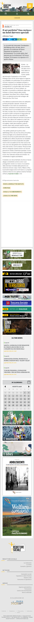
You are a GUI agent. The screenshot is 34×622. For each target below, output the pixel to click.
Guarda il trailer (13, 174)
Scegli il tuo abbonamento (12, 191)
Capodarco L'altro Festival (23, 576)
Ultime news (17, 338)
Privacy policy (21, 611)
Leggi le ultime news (10, 195)
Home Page (6, 188)
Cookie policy (29, 611)
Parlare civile (27, 577)
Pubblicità (4, 611)
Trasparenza (12, 611)
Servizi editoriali (26, 592)
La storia (28, 564)
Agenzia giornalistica (25, 587)
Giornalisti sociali (26, 574)
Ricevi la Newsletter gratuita (13, 184)
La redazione (27, 563)
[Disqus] (17, 224)
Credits (18, 612)
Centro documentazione (24, 590)
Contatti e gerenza (25, 566)
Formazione (28, 589)
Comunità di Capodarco (24, 579)
